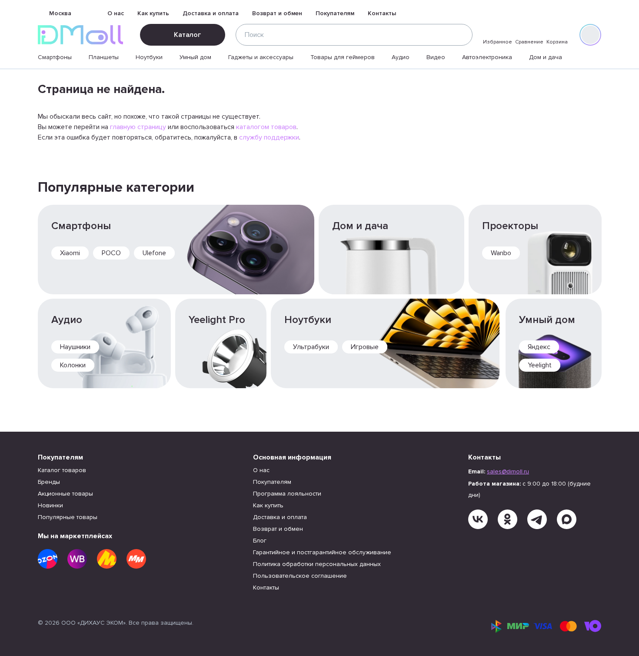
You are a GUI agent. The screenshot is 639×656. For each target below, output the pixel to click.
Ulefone (154, 253)
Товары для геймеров (342, 57)
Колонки (73, 365)
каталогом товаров (266, 127)
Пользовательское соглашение (300, 575)
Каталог (187, 34)
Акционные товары (65, 493)
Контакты (382, 13)
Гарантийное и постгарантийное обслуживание (322, 552)
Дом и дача (545, 57)
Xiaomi (70, 253)
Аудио (400, 57)
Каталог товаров (62, 470)
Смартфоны (55, 57)
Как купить (153, 13)
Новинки (50, 505)
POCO (111, 253)
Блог (259, 540)
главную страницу (138, 127)
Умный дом (195, 57)
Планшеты (104, 57)
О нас (115, 13)
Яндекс (539, 347)
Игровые (365, 347)
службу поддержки (269, 137)
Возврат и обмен (277, 13)
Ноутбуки (149, 57)
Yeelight (540, 365)
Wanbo (501, 253)
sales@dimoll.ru (508, 471)
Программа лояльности (287, 493)
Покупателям (335, 13)
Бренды (49, 482)
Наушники (75, 347)
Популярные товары (67, 517)
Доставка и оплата (211, 13)
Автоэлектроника (487, 57)
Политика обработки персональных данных (317, 564)
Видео (435, 57)
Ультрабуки (311, 347)
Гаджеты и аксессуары (260, 57)
